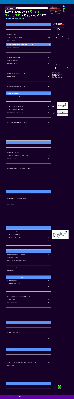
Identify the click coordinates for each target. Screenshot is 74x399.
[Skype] (18, 18)
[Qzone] (23, 18)
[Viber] (13, 18)
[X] (12, 18)
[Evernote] (20, 18)
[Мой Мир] (16, 18)
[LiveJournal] (22, 18)
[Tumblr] (19, 18)
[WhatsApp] (15, 18)
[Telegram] (10, 18)
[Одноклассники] (9, 18)
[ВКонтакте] (8, 18)
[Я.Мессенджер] (6, 18)
